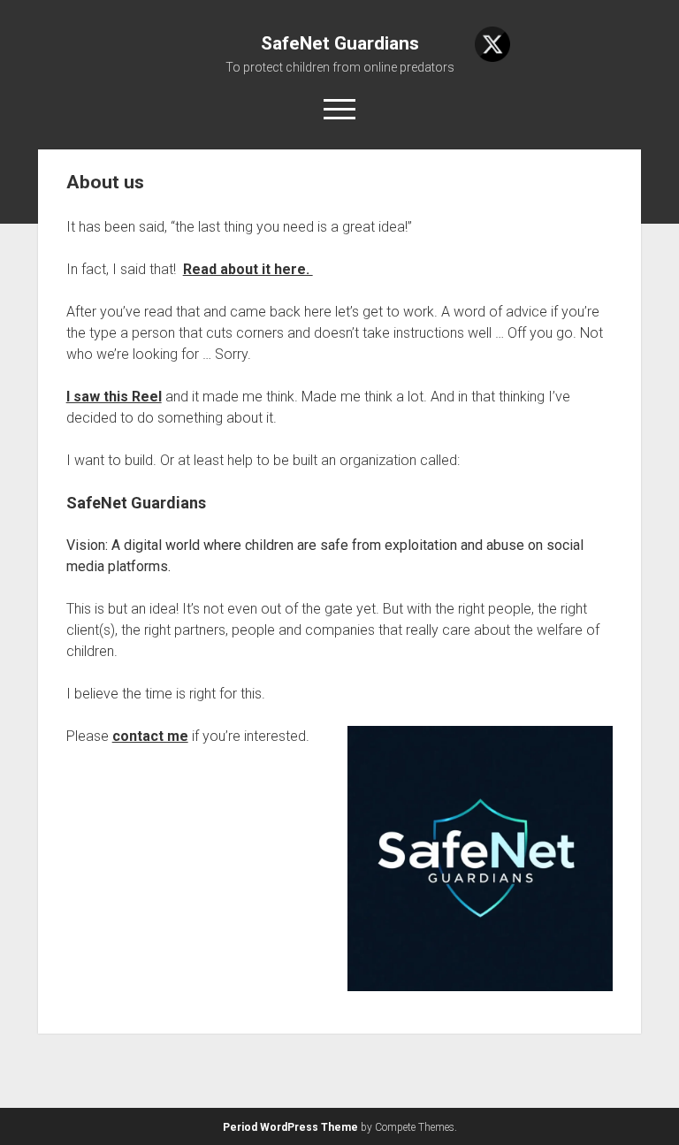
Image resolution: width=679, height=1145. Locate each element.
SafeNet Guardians (340, 43)
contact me (150, 736)
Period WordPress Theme (290, 1127)
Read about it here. (248, 269)
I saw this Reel (114, 396)
